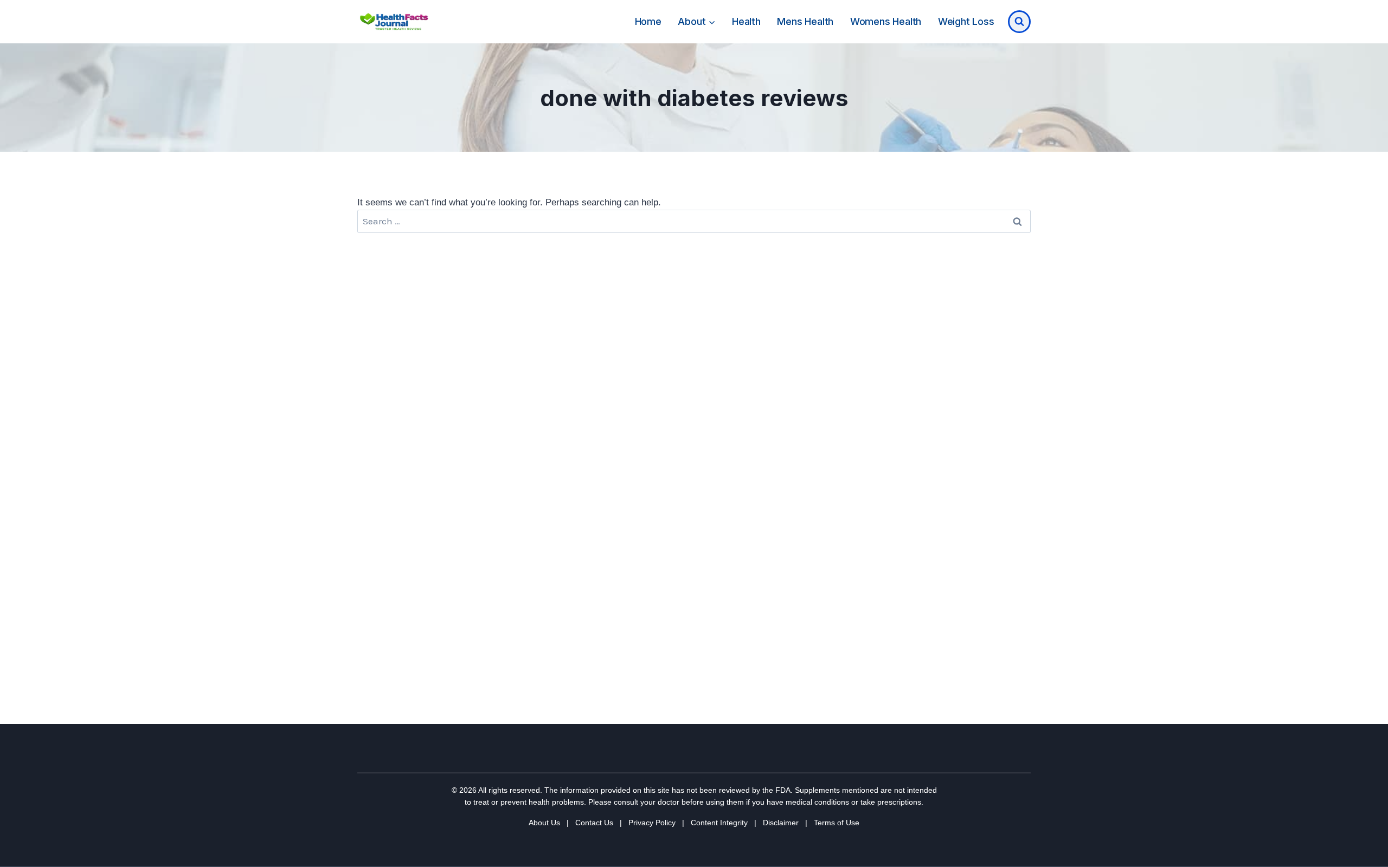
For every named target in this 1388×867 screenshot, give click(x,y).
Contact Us (594, 822)
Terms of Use (836, 822)
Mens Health (805, 21)
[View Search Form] (1019, 21)
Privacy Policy (652, 822)
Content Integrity (719, 822)
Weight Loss (966, 21)
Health (746, 21)
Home (648, 21)
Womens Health (885, 21)
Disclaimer (781, 822)
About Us (544, 822)
